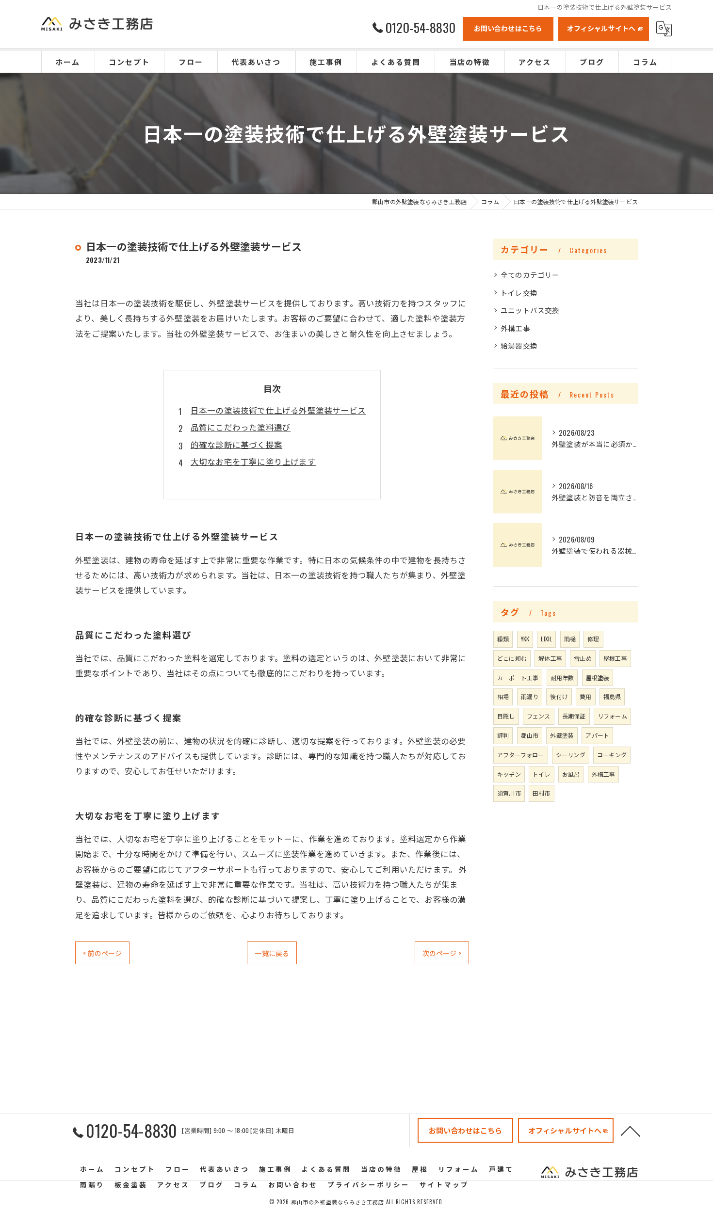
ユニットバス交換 (530, 310)
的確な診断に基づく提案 (236, 444)
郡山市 (530, 735)
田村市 (542, 793)
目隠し (506, 716)
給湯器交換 (519, 345)
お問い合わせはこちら (508, 28)
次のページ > (441, 953)
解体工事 (550, 658)
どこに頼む (512, 658)
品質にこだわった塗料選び (241, 427)
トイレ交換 (519, 292)
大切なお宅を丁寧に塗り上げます (253, 461)
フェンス (539, 716)
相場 (503, 696)
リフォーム (612, 716)
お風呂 (571, 774)
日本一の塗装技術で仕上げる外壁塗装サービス (278, 410)
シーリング (570, 754)
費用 (585, 696)
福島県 (612, 696)
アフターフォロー (520, 754)
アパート (597, 735)
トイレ (542, 774)
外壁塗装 (562, 735)
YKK (525, 639)
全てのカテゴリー (530, 275)
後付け (559, 696)
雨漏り (530, 696)
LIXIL (546, 639)
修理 (593, 639)
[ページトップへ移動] (630, 1130)
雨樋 (570, 639)
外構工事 (515, 328)
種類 (503, 639)
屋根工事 (615, 658)
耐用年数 (562, 677)
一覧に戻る (272, 953)
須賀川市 (509, 793)
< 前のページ (102, 953)
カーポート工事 (517, 677)
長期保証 (574, 716)
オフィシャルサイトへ (601, 28)
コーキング (612, 754)
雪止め (583, 658)
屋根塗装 (598, 677)
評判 (503, 735)
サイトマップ (444, 1184)
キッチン (509, 774)
